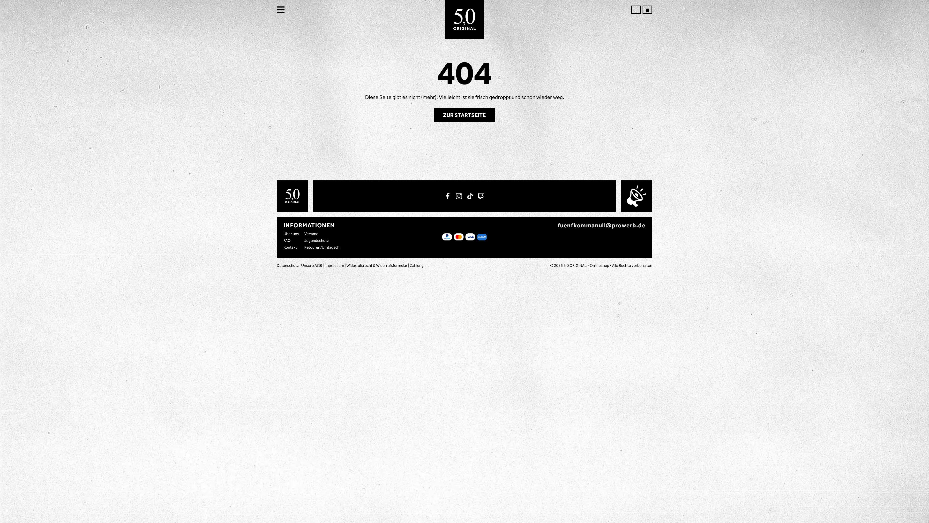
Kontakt (290, 247)
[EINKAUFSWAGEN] (647, 10)
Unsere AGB (311, 265)
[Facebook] (448, 196)
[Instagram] (459, 196)
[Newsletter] (636, 196)
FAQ (287, 240)
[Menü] (282, 9)
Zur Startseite (464, 115)
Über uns (291, 233)
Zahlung (417, 265)
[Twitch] (481, 196)
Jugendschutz (316, 240)
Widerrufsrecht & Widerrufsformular (376, 265)
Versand (311, 233)
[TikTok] (470, 196)
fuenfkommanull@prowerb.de (601, 225)
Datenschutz (288, 265)
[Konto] (636, 10)
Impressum (334, 265)
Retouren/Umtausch (321, 247)
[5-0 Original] (464, 19)
